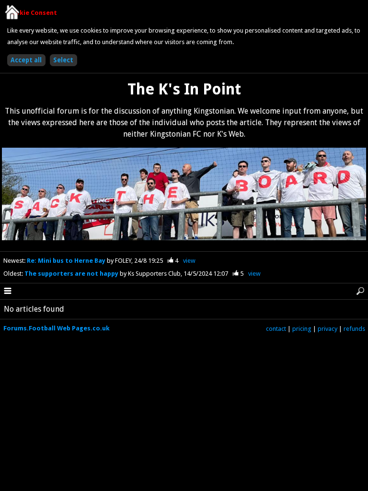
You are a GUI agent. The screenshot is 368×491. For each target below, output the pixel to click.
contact (276, 328)
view (189, 260)
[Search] (360, 291)
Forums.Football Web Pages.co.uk (56, 328)
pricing (301, 328)
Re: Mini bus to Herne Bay (67, 260)
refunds (354, 328)
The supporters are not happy (72, 273)
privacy (327, 328)
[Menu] (7, 291)
